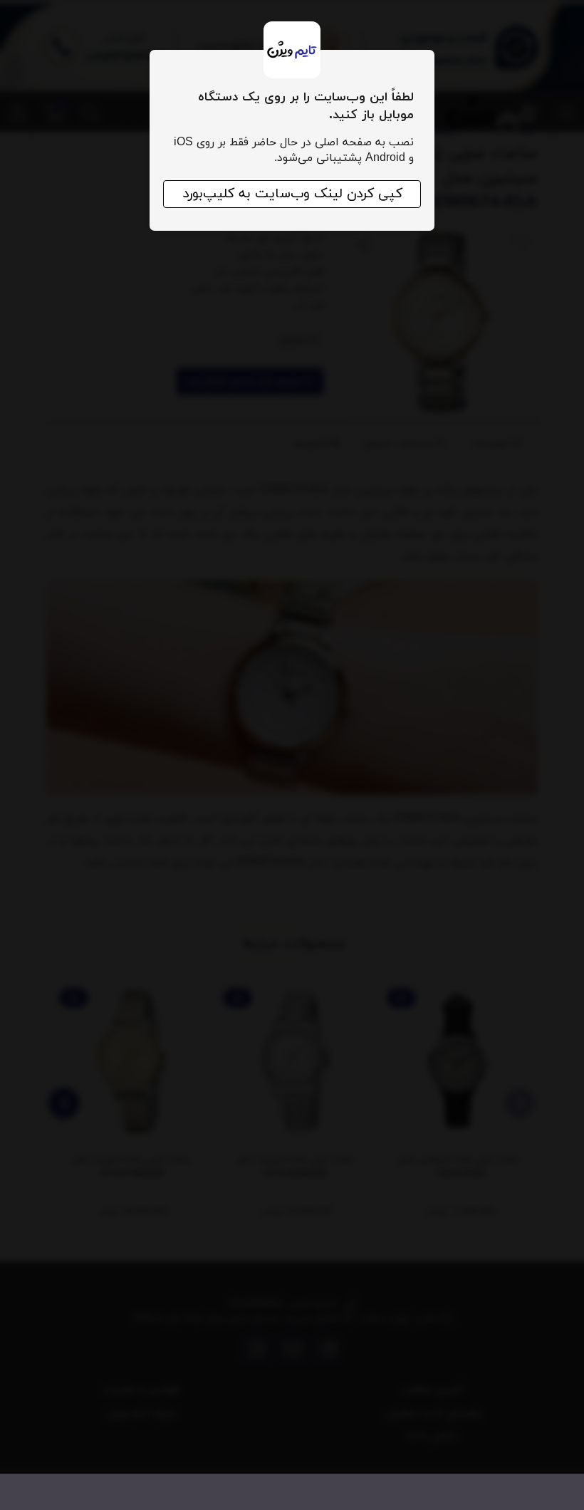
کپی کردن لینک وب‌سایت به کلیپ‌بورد (292, 194)
